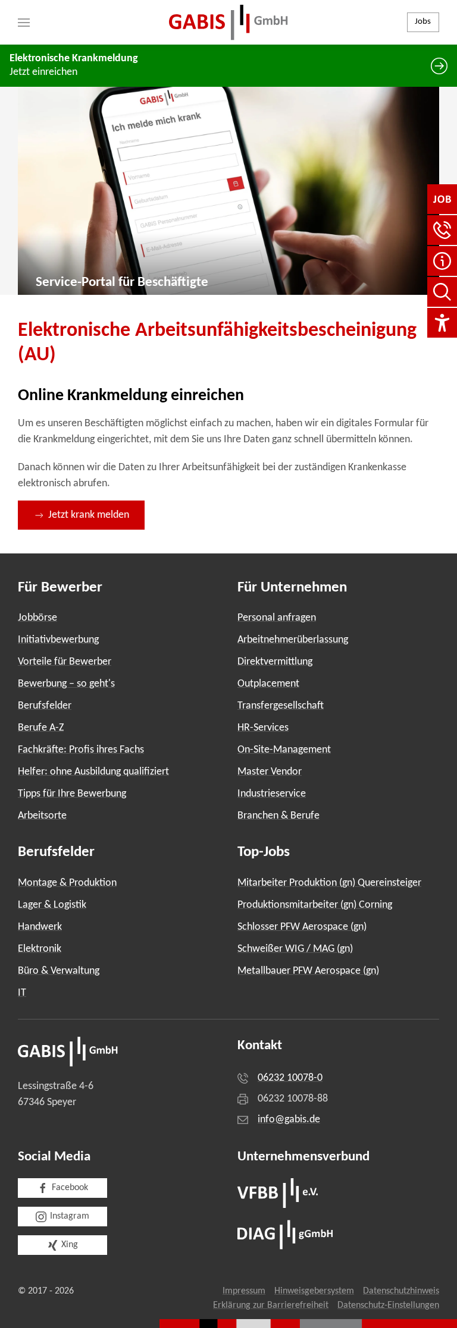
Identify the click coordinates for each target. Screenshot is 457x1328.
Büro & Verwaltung (58, 971)
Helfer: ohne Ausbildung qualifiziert (93, 772)
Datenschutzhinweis (401, 1291)
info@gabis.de (289, 1119)
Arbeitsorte (42, 816)
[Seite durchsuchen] (442, 292)
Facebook (70, 1187)
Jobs (423, 21)
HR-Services (263, 728)
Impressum (244, 1291)
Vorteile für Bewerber (64, 662)
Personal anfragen (276, 618)
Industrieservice (271, 794)
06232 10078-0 (290, 1078)
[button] (24, 22)
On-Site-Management (284, 750)
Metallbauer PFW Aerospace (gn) (308, 971)
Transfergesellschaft (280, 706)
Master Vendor (269, 772)
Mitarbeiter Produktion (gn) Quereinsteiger (329, 883)
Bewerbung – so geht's (66, 684)
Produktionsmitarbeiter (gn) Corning (314, 905)
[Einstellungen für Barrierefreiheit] (442, 323)
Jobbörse (37, 618)
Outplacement (268, 684)
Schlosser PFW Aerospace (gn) (302, 927)
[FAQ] (442, 261)
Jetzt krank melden (88, 515)
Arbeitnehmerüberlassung (292, 640)
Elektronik (39, 949)
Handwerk (40, 927)
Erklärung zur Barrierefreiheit (270, 1305)
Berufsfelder (44, 706)
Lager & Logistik (52, 905)
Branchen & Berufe (278, 816)
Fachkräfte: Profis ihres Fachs (81, 750)
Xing (69, 1245)
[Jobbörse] (442, 199)
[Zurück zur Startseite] (228, 22)
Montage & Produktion (67, 883)
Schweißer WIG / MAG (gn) (295, 949)
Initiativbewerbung (58, 640)
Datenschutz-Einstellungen (388, 1305)
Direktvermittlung (274, 662)
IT (22, 993)
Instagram (69, 1216)
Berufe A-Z (41, 728)
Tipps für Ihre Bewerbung (72, 794)
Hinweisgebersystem (314, 1291)
